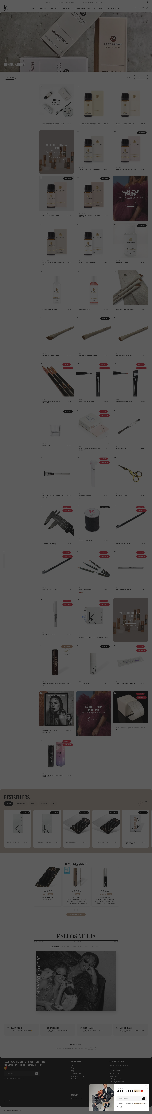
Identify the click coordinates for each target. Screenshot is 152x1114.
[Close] (146, 1087)
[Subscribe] (143, 1098)
